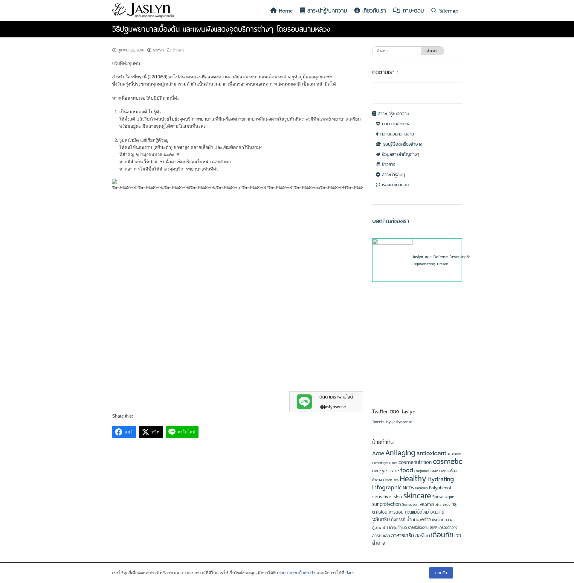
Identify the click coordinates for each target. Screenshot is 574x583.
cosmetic (447, 461)
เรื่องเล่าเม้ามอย (394, 184)
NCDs (408, 487)
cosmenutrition (415, 462)
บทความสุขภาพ (395, 123)
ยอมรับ (441, 572)
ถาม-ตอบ (412, 10)
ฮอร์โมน (422, 535)
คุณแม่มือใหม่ (417, 512)
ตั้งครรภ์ (398, 519)
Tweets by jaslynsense (392, 421)
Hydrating (441, 479)
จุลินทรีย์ (381, 519)
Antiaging (400, 452)
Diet (375, 471)
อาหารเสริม (402, 535)
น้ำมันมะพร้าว (419, 519)
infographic (387, 487)
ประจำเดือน (440, 520)
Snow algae (443, 496)
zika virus (442, 504)
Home (285, 10)
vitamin (427, 504)
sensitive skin (387, 496)
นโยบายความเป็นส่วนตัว (296, 573)
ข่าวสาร (178, 50)
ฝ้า (452, 520)
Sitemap (447, 10)
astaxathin (455, 454)
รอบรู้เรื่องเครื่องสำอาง (401, 144)
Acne (378, 453)
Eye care (389, 470)
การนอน (396, 512)
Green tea (391, 480)
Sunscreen (410, 504)
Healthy (413, 478)
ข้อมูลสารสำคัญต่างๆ (399, 154)
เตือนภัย (442, 535)
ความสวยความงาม (396, 134)
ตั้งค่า (350, 573)
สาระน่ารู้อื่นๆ (392, 174)
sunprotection (386, 504)
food (406, 470)
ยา (385, 527)
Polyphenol (440, 487)
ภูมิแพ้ (376, 527)
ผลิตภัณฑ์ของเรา (390, 221)
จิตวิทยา (438, 512)
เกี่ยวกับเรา (373, 10)
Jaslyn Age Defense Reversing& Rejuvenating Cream (441, 260)
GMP (434, 471)
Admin (158, 50)
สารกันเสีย (381, 535)
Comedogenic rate (384, 462)
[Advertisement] (417, 354)
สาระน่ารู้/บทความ (326, 10)
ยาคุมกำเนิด (398, 527)
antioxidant (431, 452)
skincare (417, 495)
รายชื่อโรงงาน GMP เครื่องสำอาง (432, 527)
